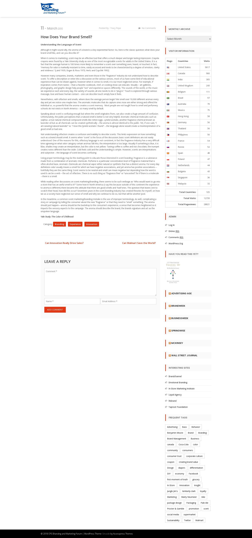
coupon (170, 462)
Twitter (187, 520)
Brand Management (176, 438)
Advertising (172, 427)
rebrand (172, 400)
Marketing (172, 497)
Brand (191, 432)
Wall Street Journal (184, 355)
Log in (172, 225)
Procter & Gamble (175, 508)
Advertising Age (181, 293)
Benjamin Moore (175, 432)
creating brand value (188, 462)
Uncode (106, 533)
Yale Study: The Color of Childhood (57, 216)
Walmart (199, 520)
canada (170, 444)
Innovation (91, 224)
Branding (59, 224)
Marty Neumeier (189, 497)
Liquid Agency (175, 394)
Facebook (193, 473)
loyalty (203, 491)
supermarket (190, 514)
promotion (194, 508)
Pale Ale (204, 502)
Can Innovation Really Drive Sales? (64, 243)
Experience (75, 224)
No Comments (149, 28)
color (195, 444)
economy (179, 473)
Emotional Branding (178, 382)
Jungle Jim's (172, 491)
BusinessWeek (179, 318)
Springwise (178, 330)
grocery (196, 479)
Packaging (191, 502)
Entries (174, 231)
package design (174, 502)
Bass (184, 427)
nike (203, 497)
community (172, 450)
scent (206, 508)
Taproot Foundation (178, 407)
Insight (197, 485)
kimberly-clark (188, 491)
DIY (168, 473)
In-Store (171, 485)
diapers (181, 467)
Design (170, 467)
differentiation (196, 467)
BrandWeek (178, 306)
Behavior (195, 427)
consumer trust (174, 456)
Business (195, 438)
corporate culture (194, 456)
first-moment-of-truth (177, 479)
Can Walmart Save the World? (139, 243)
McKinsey (177, 343)
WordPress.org (176, 243)
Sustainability (173, 520)
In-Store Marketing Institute (182, 388)
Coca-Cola (183, 444)
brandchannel (175, 376)
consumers (187, 450)
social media (173, 514)
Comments (176, 237)
